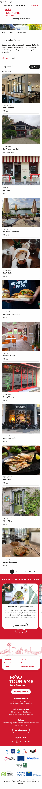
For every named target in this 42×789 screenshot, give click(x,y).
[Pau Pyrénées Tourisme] (12, 12)
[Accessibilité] (1, 2)
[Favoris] (4, 2)
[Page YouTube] (24, 741)
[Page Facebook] (13, 741)
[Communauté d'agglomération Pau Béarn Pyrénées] (32, 758)
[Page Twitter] (21, 741)
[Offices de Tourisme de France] (7, 751)
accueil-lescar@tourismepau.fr (23, 714)
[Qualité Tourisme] (24, 751)
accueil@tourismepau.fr (23, 704)
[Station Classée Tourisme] (18, 751)
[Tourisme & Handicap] (21, 758)
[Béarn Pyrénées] (32, 751)
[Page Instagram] (17, 741)
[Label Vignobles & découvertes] (21, 765)
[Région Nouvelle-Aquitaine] (9, 758)
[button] (8, 2)
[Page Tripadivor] (28, 741)
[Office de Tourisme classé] (13, 751)
